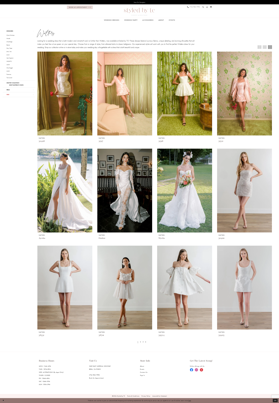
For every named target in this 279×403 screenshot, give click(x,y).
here (189, 400)
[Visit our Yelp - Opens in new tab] (201, 370)
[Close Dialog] (3, 400)
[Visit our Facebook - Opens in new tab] (191, 370)
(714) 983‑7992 (94, 375)
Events (142, 369)
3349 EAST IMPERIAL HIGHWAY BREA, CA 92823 (100, 367)
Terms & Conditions (133, 396)
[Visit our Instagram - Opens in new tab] (196, 370)
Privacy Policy (146, 396)
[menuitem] (79, 7)
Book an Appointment (96, 378)
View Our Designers (139, 2)
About (142, 366)
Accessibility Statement (159, 396)
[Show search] (203, 7)
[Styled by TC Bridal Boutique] (139, 12)
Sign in (142, 375)
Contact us (144, 372)
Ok (275, 400)
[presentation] (64, 93)
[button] (207, 7)
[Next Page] (146, 342)
